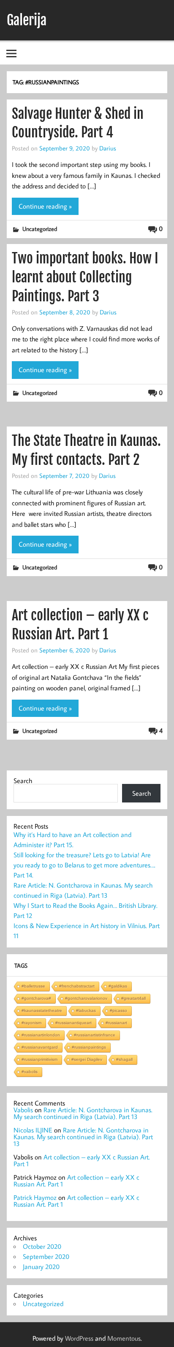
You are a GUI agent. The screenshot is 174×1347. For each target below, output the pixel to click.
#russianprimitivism (39, 1059)
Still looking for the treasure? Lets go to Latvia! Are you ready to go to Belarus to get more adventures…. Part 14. (84, 865)
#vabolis (30, 1071)
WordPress (79, 1338)
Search (23, 780)
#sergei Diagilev (86, 1059)
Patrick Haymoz (35, 1197)
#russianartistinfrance (94, 1035)
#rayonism (31, 1022)
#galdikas (118, 986)
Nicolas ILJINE (33, 1130)
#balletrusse (33, 986)
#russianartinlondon (41, 1035)
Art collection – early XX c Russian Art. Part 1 (82, 1160)
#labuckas (86, 1010)
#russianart (116, 1022)
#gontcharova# (36, 998)
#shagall (124, 1059)
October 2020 (42, 1246)
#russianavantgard (40, 1047)
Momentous (124, 1338)
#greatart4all (133, 998)
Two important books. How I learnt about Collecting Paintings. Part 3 (85, 277)
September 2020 (46, 1256)
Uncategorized (39, 229)
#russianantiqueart (73, 1022)
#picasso (118, 1010)
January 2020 (41, 1266)
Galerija (26, 20)
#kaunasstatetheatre (42, 1010)
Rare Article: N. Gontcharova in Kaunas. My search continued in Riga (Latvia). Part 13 (83, 1113)
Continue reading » (45, 206)
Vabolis (23, 1110)
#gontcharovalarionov (86, 998)
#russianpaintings (89, 1047)
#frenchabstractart (77, 986)
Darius (107, 148)
